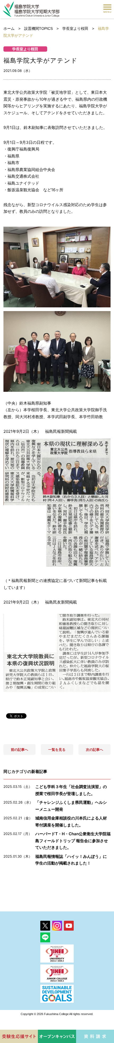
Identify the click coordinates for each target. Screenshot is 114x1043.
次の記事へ (94, 749)
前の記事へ (19, 749)
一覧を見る (56, 749)
